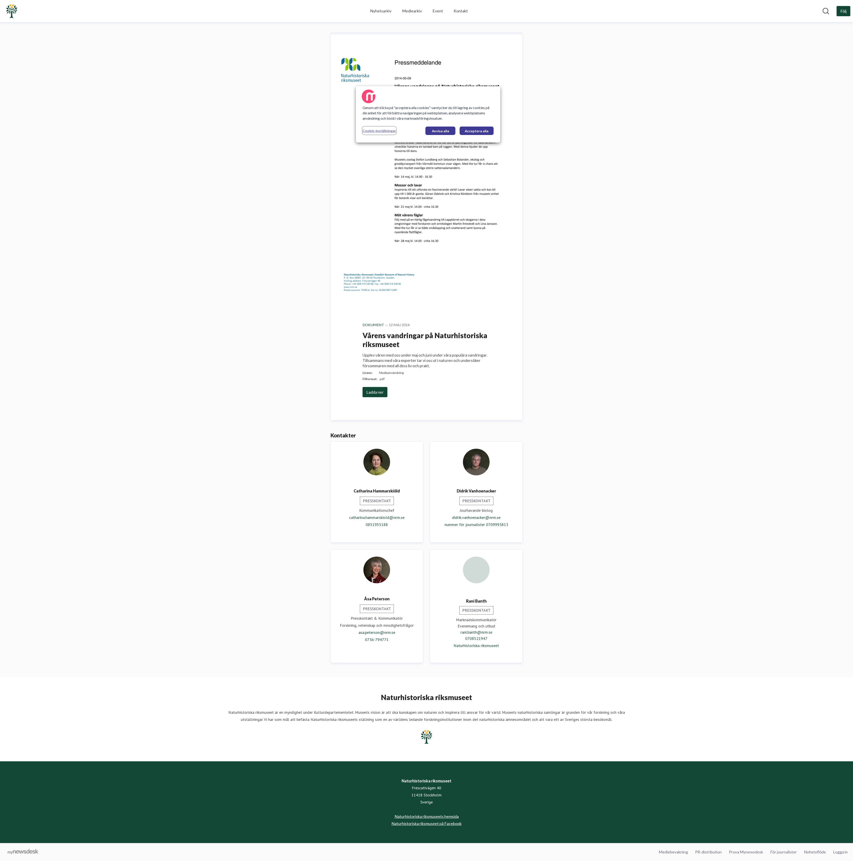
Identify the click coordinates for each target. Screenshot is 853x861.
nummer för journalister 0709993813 (476, 524)
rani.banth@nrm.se (476, 632)
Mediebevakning (673, 851)
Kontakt (461, 10)
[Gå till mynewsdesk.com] (23, 852)
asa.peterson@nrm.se (377, 632)
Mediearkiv (412, 10)
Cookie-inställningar (379, 131)
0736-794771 (377, 639)
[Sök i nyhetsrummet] (825, 11)
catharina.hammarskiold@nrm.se (377, 517)
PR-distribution (708, 851)
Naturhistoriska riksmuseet (476, 645)
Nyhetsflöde (815, 851)
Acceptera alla (476, 131)
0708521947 (476, 638)
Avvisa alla (440, 131)
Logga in (840, 851)
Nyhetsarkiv (380, 10)
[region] (428, 114)
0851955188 (377, 524)
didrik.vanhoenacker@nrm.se (476, 517)
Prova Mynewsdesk (746, 851)
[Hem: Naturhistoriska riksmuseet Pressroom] (12, 11)
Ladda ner (375, 392)
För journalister (783, 851)
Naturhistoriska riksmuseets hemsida (427, 816)
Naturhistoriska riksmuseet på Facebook (426, 823)
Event (437, 10)
